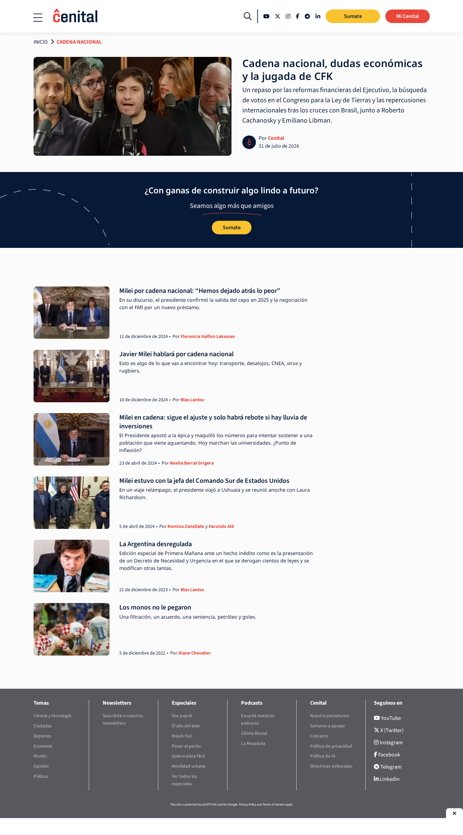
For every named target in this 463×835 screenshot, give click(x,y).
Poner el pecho (186, 746)
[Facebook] (297, 16)
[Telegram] (307, 16)
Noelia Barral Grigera (192, 463)
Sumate (353, 16)
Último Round (254, 733)
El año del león (186, 726)
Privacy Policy (247, 804)
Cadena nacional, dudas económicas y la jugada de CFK (332, 69)
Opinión (41, 766)
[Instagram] (288, 16)
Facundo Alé (221, 526)
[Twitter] (277, 16)
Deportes (43, 736)
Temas (41, 703)
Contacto (319, 736)
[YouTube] (266, 16)
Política (41, 776)
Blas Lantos (192, 400)
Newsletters (117, 703)
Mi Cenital (407, 16)
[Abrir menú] (37, 17)
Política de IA (322, 756)
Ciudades (43, 726)
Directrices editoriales (331, 766)
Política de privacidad (331, 746)
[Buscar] (248, 16)
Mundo (40, 756)
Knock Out (182, 736)
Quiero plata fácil (188, 756)
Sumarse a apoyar (327, 726)
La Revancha (253, 743)
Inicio (41, 42)
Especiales (184, 703)
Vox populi (182, 715)
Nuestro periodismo (329, 715)
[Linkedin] (318, 16)
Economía (43, 746)
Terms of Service (273, 804)
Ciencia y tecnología (53, 715)
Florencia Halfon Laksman (208, 336)
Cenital (276, 138)
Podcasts (251, 703)
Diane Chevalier (194, 653)
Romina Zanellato (185, 526)
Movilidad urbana (188, 766)
